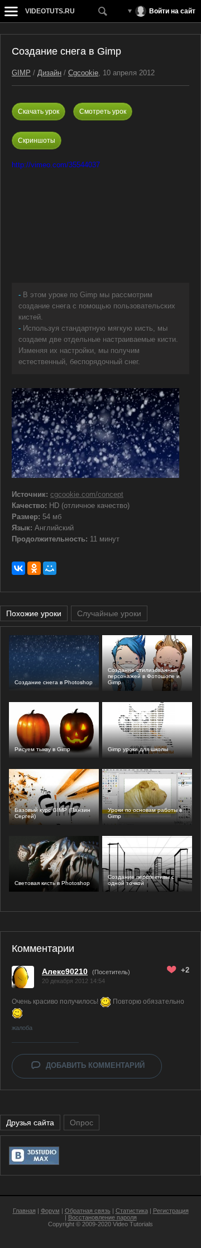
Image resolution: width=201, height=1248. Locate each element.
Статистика (132, 1210)
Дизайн (49, 73)
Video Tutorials (133, 1224)
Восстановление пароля (102, 1217)
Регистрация (171, 1210)
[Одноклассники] (34, 568)
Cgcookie (83, 73)
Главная (24, 1210)
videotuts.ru (50, 11)
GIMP (21, 73)
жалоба (22, 1027)
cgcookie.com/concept (86, 494)
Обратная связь (88, 1210)
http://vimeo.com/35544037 (56, 165)
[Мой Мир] (49, 568)
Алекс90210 (65, 971)
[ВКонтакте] (18, 568)
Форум (50, 1210)
